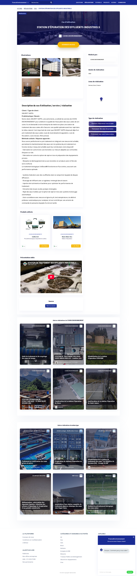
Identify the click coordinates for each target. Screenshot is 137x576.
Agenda (113, 2)
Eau (61, 540)
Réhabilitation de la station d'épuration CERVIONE (97, 357)
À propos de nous (28, 537)
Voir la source (50, 306)
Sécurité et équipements (68, 559)
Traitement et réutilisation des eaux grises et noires (34, 462)
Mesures (63, 554)
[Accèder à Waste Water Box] (67, 224)
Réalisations (89, 2)
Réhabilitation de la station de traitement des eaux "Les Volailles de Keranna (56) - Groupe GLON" (101, 461)
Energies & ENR (65, 551)
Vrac (61, 562)
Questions (79, 2)
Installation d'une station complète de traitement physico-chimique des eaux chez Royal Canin (68, 506)
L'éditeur (25, 543)
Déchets (63, 548)
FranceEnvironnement (19, 2)
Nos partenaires (28, 562)
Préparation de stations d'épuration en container (68, 462)
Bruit (62, 545)
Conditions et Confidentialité (32, 540)
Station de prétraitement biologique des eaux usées (100, 507)
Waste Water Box (67, 237)
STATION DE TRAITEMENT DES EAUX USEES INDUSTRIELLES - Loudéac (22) (68, 357)
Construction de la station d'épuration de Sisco (68, 402)
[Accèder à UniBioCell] (35, 224)
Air (61, 537)
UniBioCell (35, 237)
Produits (106, 2)
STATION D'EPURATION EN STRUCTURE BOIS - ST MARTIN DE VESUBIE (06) (34, 401)
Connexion (122, 2)
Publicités (26, 553)
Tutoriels (98, 2)
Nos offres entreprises (30, 556)
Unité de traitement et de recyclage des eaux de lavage (34, 357)
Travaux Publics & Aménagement (71, 557)
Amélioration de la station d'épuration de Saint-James (101, 402)
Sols (61, 543)
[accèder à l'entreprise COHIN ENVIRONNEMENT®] (23, 246)
